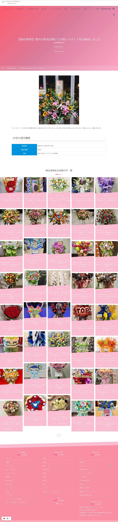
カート (80, 458)
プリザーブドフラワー (11, 473)
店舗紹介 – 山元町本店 (84, 488)
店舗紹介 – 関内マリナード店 (85, 491)
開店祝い (45, 458)
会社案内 (81, 484)
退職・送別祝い (46, 469)
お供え (44, 484)
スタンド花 (8, 458)
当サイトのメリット (83, 466)
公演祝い (45, 473)
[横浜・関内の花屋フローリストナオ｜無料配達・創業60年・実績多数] (12, 1)
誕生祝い (45, 477)
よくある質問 (82, 477)
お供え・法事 (9, 484)
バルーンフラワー (10, 488)
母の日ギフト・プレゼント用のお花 (51, 491)
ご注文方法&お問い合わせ (85, 480)
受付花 (7, 491)
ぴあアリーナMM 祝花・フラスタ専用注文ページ (17, 502)
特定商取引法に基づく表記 (85, 495)
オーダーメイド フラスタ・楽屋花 (13, 499)
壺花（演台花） (9, 480)
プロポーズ (45, 488)
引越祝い (45, 462)
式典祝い (45, 480)
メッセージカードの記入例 (85, 473)
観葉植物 (8, 477)
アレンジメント (9, 466)
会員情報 (81, 462)
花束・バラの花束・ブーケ (12, 469)
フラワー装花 (9, 495)
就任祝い (45, 466)
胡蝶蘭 (7, 462)
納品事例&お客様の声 (84, 469)
